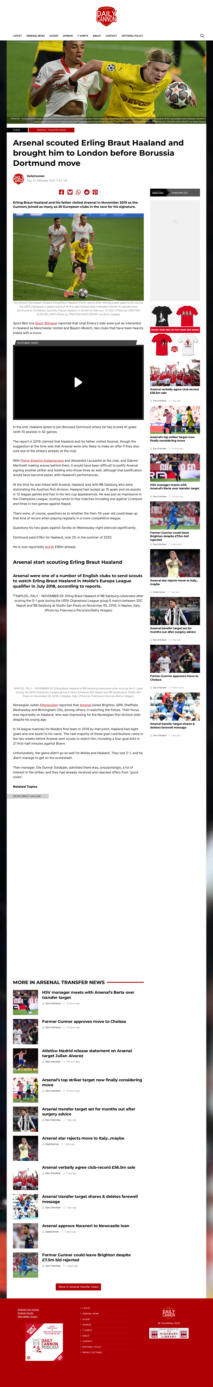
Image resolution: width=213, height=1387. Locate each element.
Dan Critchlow (53, 1003)
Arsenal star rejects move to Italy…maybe (83, 1138)
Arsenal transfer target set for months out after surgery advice (173, 629)
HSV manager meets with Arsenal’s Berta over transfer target (174, 486)
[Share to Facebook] (61, 192)
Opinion (68, 35)
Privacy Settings (92, 1352)
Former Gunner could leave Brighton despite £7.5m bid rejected (169, 536)
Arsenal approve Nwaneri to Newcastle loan (85, 1225)
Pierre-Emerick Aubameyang (42, 461)
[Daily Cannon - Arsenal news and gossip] (106, 16)
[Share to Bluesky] (70, 192)
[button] (202, 35)
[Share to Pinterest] (95, 192)
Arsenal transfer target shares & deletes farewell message (172, 725)
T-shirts (82, 35)
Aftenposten (49, 705)
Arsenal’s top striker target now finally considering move (172, 438)
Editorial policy (132, 35)
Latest (17, 35)
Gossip (53, 35)
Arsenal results (25, 1313)
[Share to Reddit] (87, 192)
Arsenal (85, 705)
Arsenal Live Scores (28, 1309)
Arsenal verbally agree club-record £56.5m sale (88, 1167)
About (97, 35)
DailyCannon (35, 176)
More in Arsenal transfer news (59, 982)
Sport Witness (45, 323)
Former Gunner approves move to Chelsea (84, 1021)
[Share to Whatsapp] (78, 192)
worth (49, 547)
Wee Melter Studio (27, 1316)
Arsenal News (35, 35)
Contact (111, 35)
